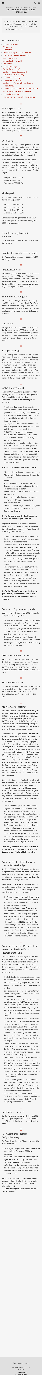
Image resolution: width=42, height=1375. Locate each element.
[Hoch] (21, 104)
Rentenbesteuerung (11, 94)
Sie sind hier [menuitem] (10, 7)
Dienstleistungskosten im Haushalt (17, 52)
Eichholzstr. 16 (22, 1372)
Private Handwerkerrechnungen (16, 55)
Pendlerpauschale (10, 44)
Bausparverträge (10, 66)
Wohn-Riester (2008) (11, 69)
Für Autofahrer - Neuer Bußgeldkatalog (19, 97)
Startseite (19, 7)
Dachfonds (7, 63)
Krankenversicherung (12, 80)
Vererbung (7, 47)
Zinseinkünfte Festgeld (12, 61)
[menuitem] (18, 7)
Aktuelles (27, 7)
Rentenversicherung (11, 77)
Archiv (34, 7)
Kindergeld (7, 50)
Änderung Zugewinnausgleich (15, 72)
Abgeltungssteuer (10, 58)
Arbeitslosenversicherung (13, 75)
